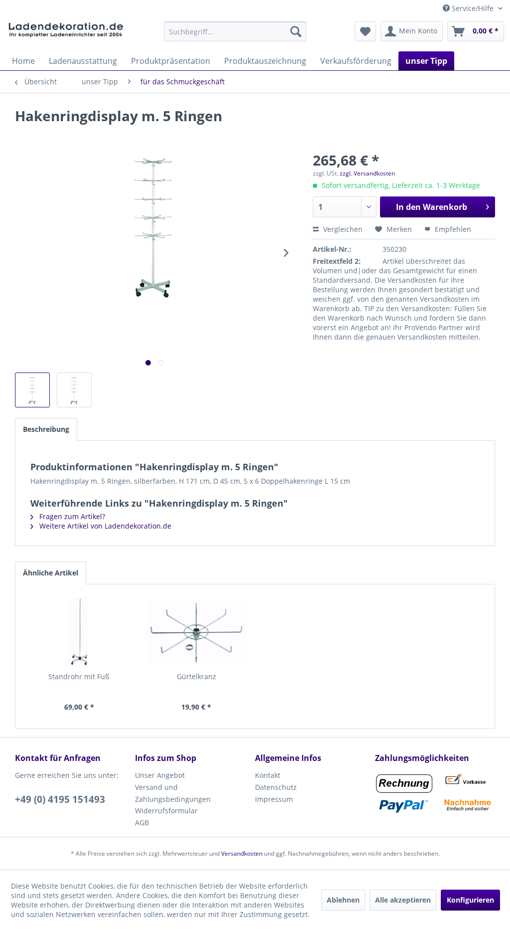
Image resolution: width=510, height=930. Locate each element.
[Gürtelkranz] (196, 632)
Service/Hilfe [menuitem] (473, 8)
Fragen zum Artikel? (71, 516)
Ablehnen (343, 900)
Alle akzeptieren (403, 900)
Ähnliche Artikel (50, 572)
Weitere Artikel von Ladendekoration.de (104, 526)
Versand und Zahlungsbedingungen (173, 793)
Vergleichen (342, 229)
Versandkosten (241, 853)
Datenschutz (276, 787)
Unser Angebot (160, 775)
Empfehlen (452, 229)
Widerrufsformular (166, 810)
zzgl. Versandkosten (367, 173)
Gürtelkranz (196, 676)
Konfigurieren (470, 900)
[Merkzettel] (365, 31)
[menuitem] (235, 31)
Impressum (274, 799)
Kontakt (267, 775)
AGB (142, 822)
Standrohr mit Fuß (79, 676)
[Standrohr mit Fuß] (79, 632)
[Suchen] (295, 31)
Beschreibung (46, 429)
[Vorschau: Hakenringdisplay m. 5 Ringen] (32, 389)
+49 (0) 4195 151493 (60, 799)
